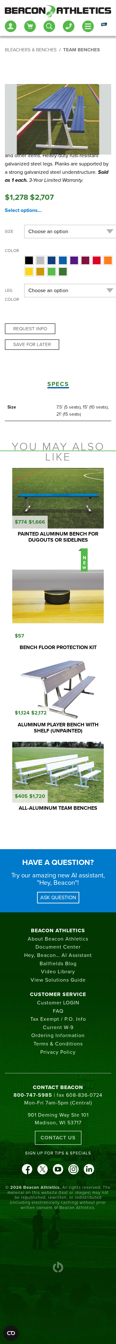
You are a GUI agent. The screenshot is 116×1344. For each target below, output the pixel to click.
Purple (74, 260)
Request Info (30, 329)
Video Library (58, 971)
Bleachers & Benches (31, 50)
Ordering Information (58, 1035)
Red (97, 260)
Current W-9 (58, 1027)
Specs (58, 384)
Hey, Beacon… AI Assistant (58, 955)
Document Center (58, 947)
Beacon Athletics (58, 930)
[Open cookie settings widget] (11, 1333)
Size (9, 231)
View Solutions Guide (58, 980)
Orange (108, 260)
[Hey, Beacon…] (103, 26)
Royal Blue (63, 260)
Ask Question (58, 897)
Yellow (29, 271)
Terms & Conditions (58, 1044)
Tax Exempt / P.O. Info (58, 1019)
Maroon (85, 260)
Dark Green (63, 271)
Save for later (32, 344)
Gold (40, 271)
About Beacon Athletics (58, 939)
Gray (40, 260)
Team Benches (81, 50)
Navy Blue (51, 260)
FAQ (58, 1011)
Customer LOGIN (58, 1003)
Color (12, 250)
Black (29, 260)
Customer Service (58, 994)
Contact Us (58, 1138)
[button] (29, 260)
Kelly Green (51, 271)
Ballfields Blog (58, 963)
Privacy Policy (58, 1052)
